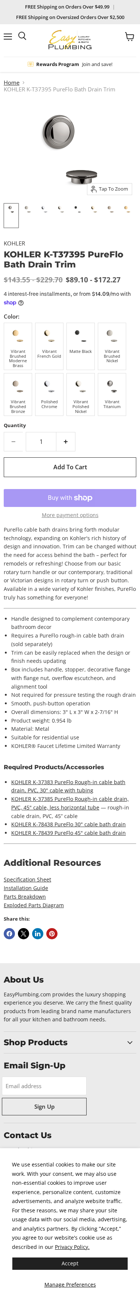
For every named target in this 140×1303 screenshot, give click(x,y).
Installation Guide (26, 888)
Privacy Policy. (72, 1246)
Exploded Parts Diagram (34, 905)
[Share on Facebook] (9, 933)
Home (11, 82)
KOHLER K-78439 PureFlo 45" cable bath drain (68, 832)
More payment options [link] (70, 515)
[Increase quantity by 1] (65, 441)
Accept (70, 1263)
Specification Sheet (27, 879)
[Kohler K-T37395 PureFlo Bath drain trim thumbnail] (11, 216)
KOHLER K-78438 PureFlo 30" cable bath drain (68, 824)
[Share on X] (23, 933)
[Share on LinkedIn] (37, 933)
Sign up (44, 1106)
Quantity (15, 425)
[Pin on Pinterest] (51, 933)
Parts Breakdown (25, 896)
